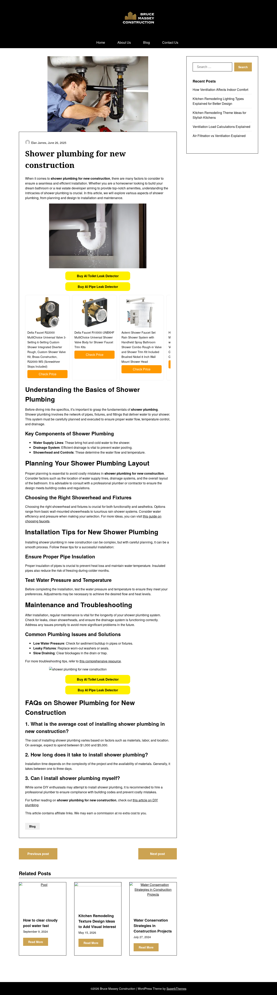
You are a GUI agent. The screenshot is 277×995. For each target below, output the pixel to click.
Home (100, 42)
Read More (35, 942)
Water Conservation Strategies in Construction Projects (153, 926)
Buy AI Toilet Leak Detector (98, 276)
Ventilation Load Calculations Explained (221, 126)
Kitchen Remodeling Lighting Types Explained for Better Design (218, 101)
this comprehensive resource (100, 661)
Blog (146, 42)
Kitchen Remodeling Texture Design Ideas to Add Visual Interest (97, 921)
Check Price (47, 374)
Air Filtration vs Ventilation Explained (219, 135)
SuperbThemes (176, 989)
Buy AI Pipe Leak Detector (98, 286)
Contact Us (170, 42)
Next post (157, 853)
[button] (97, 276)
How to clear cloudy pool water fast (40, 923)
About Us (124, 42)
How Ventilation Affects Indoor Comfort (220, 89)
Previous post (38, 853)
